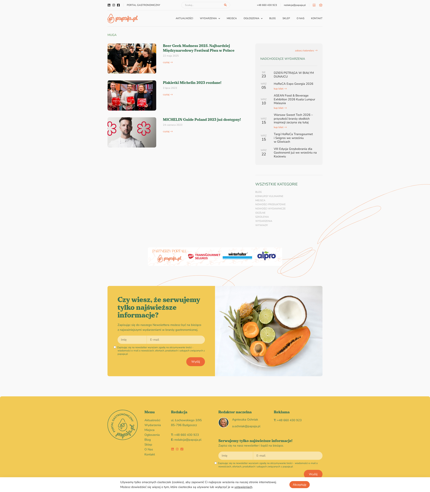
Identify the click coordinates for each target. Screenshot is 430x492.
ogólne (260, 212)
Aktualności (184, 18)
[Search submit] (225, 5)
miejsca (232, 18)
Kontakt (316, 18)
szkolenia (262, 216)
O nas (300, 18)
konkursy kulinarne (269, 196)
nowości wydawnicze (270, 208)
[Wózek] (320, 5)
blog (272, 18)
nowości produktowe (270, 204)
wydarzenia (208, 18)
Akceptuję (299, 485)
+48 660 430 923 (186, 435)
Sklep (286, 18)
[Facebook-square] (118, 5)
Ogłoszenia (251, 18)
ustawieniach (243, 487)
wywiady (261, 225)
